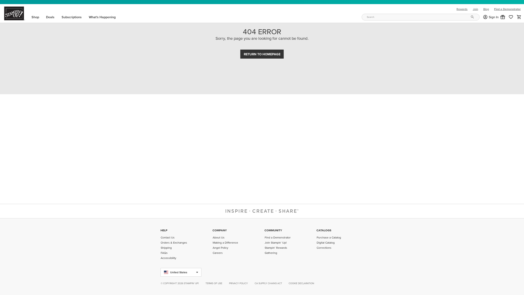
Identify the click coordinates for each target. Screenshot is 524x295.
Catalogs (323, 230)
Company (219, 230)
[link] (510, 17)
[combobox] (421, 17)
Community (273, 230)
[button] (502, 17)
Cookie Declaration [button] (301, 283)
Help (163, 230)
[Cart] (519, 17)
